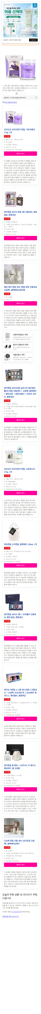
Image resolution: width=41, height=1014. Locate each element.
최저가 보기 (20, 153)
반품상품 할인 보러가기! (10, 916)
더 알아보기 (33, 40)
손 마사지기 (16, 912)
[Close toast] (2, 2)
